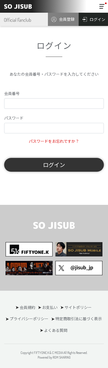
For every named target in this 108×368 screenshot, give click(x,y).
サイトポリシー (78, 307)
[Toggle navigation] (102, 6)
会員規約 (27, 307)
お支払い (50, 307)
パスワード (14, 118)
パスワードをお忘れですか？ (54, 141)
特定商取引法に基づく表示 (78, 318)
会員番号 (12, 93)
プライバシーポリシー (29, 318)
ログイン (54, 165)
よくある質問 (55, 330)
